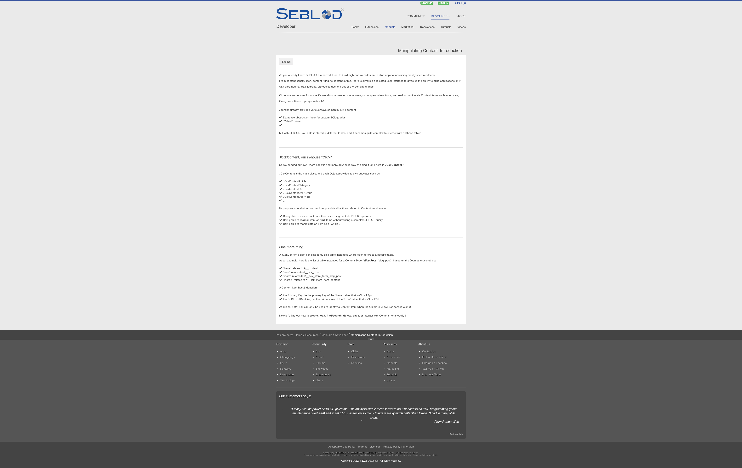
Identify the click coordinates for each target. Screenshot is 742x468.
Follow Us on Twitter (434, 357)
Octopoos (373, 460)
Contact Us (429, 351)
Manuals (327, 334)
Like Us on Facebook (435, 362)
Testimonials (456, 434)
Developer (285, 26)
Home (298, 334)
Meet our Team (431, 374)
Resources (311, 334)
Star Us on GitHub (433, 368)
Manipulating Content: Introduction (430, 50)
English (286, 61)
